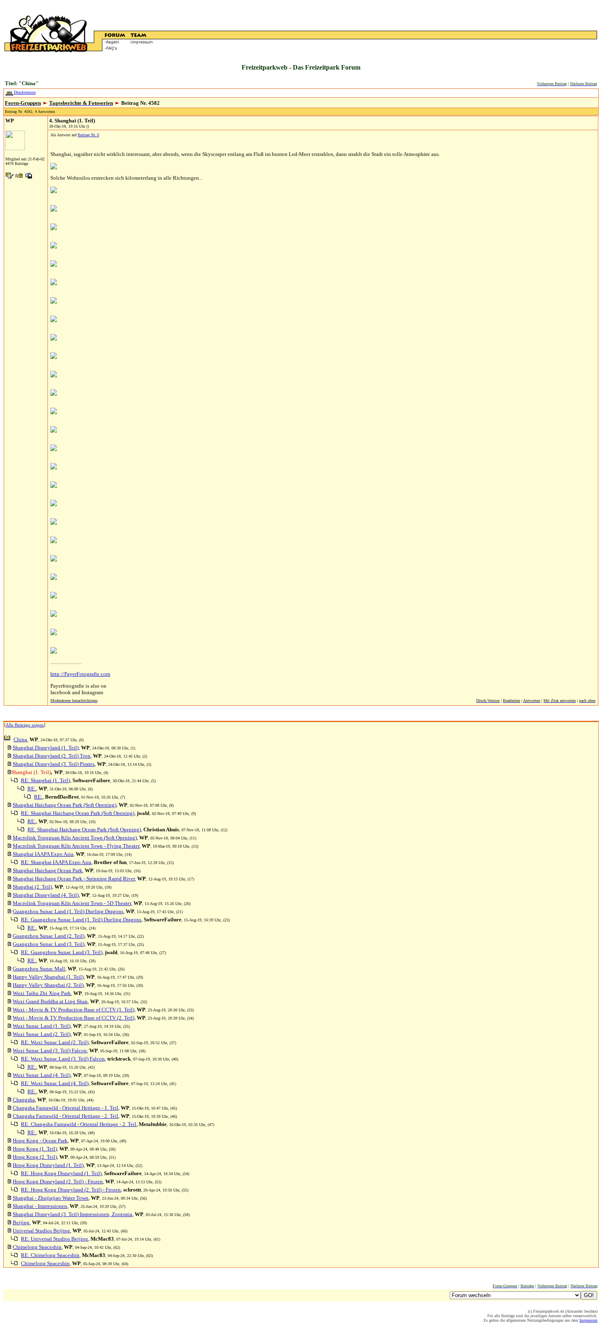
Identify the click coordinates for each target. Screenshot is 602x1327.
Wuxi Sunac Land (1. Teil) (41, 1026)
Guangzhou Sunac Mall (39, 969)
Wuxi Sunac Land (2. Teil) (41, 1034)
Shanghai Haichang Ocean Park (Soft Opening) (64, 805)
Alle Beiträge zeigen (25, 724)
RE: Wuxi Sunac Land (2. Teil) (54, 1042)
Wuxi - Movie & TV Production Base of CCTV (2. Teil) (73, 1018)
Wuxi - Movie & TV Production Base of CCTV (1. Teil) (73, 1010)
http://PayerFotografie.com (80, 674)
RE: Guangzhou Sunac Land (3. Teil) (61, 952)
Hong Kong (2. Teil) (35, 1157)
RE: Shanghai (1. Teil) (45, 780)
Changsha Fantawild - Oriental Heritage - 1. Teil (65, 1108)
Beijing (21, 1222)
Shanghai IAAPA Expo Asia (43, 854)
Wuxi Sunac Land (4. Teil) (41, 1075)
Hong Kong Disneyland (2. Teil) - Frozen (58, 1181)
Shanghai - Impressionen (40, 1206)
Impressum (588, 1320)
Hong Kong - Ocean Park (40, 1140)
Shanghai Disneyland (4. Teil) (46, 895)
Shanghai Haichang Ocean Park (47, 870)
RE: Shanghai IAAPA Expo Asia (56, 862)
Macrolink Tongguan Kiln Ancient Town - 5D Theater (72, 903)
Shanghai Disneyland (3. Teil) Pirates (54, 764)
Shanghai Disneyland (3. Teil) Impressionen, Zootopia (72, 1214)
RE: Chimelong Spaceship (50, 1255)
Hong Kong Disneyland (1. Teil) (48, 1165)
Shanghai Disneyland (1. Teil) (46, 748)
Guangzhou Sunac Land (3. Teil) (48, 944)
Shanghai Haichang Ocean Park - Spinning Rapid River (74, 879)
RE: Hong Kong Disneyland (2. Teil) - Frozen (71, 1190)
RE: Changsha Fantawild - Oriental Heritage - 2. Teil (78, 1124)
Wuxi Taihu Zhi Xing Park (42, 993)
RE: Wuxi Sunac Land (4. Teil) (54, 1083)
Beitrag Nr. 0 (88, 135)
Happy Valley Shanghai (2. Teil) (48, 985)
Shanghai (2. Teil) (32, 887)
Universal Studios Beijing (41, 1231)
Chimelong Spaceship (37, 1247)
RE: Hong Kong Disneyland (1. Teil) (61, 1173)
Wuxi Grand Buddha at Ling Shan (50, 1001)
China (20, 739)
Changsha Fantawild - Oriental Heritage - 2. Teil (65, 1116)
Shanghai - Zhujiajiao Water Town (50, 1198)
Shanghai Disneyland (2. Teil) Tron (52, 756)
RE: (31, 788)
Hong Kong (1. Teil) (35, 1149)
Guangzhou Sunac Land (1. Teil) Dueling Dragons (68, 911)
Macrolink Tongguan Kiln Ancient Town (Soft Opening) (75, 838)
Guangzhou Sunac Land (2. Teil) (48, 936)
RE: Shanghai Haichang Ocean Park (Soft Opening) (77, 813)
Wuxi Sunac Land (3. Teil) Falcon (50, 1050)
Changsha (24, 1100)
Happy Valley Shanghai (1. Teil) (48, 977)
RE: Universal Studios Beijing (54, 1239)
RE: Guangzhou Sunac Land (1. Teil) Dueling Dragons (81, 919)
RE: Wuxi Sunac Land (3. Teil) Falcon (63, 1059)
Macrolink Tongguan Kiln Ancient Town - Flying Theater (76, 846)
